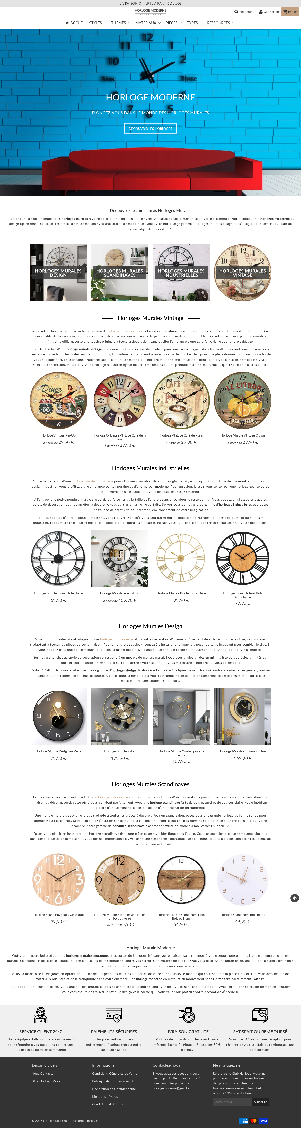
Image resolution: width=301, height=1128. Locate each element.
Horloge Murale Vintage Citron (243, 435)
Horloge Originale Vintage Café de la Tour (120, 437)
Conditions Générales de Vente (114, 1073)
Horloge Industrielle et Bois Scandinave (242, 595)
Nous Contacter (43, 1073)
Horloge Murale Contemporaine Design (181, 753)
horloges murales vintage (125, 331)
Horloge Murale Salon (120, 751)
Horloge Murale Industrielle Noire (58, 593)
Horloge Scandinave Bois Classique (58, 914)
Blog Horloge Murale (47, 1081)
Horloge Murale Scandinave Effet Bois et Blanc (181, 916)
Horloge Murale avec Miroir (120, 593)
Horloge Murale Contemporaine (243, 751)
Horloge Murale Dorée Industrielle (181, 593)
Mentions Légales (105, 1096)
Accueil (77, 22)
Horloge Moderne (55, 1120)
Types (192, 22)
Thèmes (118, 22)
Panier (292, 12)
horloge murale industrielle (92, 481)
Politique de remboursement (113, 1081)
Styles (95, 22)
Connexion (271, 12)
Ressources (218, 22)
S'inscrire (260, 1102)
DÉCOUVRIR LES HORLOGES (150, 128)
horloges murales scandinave (120, 797)
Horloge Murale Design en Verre (58, 751)
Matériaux (145, 22)
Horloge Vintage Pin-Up (58, 435)
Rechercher (247, 12)
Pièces (172, 22)
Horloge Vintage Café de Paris (181, 435)
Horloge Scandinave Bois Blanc (243, 914)
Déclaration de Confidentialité (114, 1089)
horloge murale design (117, 639)
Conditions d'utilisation (109, 1104)
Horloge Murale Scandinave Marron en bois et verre (120, 916)
